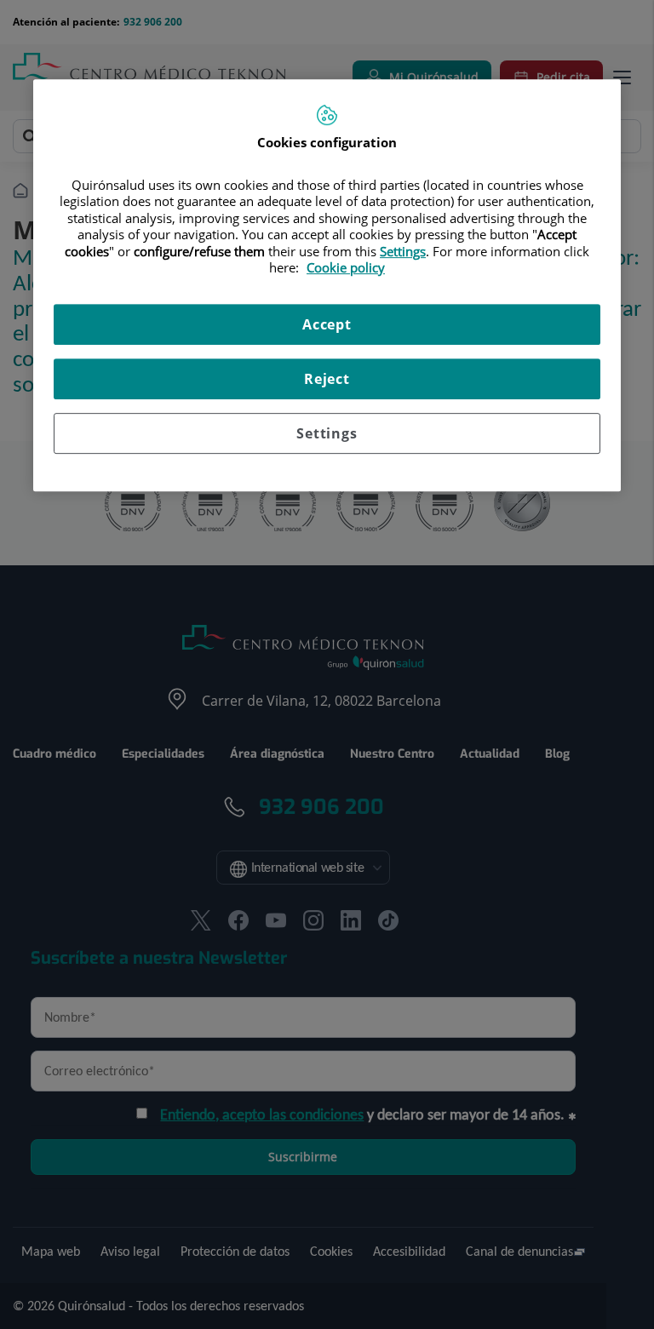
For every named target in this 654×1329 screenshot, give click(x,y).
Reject (327, 378)
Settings (326, 433)
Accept (327, 324)
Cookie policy (346, 267)
